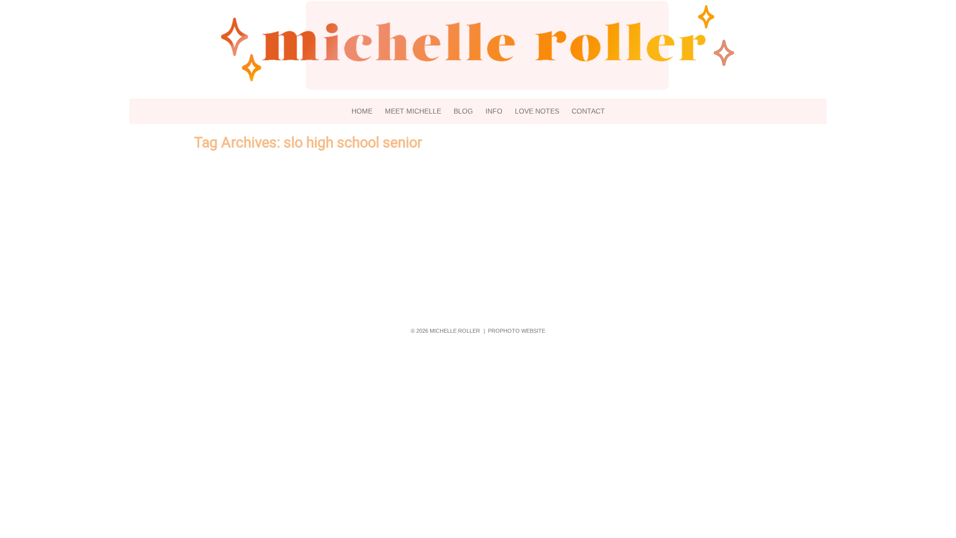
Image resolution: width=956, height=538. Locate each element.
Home (362, 111)
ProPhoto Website (516, 331)
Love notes (537, 111)
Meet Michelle (413, 111)
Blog (463, 111)
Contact (588, 111)
